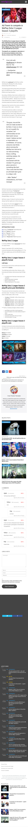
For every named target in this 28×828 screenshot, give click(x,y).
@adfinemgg (10, 62)
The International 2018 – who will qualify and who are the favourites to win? (17, 672)
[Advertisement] (14, 605)
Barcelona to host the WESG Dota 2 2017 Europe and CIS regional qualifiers (17, 703)
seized (16, 204)
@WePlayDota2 (11, 67)
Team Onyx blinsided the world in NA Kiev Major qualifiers (17, 722)
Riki (3, 338)
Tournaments (6, 9)
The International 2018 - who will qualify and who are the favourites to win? (18, 787)
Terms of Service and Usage (7, 766)
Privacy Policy (4, 764)
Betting (10, 676)
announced (17, 243)
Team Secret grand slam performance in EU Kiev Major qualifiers (18, 728)
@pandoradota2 (13, 408)
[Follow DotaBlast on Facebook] (17, 615)
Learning (11, 682)
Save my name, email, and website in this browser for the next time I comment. (12, 581)
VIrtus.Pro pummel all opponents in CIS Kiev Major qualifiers (17, 734)
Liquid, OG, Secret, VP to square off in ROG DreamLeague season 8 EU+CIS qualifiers (18, 696)
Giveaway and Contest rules (7, 768)
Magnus (4, 332)
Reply (22, 493)
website (10, 267)
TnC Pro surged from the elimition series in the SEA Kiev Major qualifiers (18, 745)
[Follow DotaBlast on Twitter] (7, 615)
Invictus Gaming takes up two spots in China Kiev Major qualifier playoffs (17, 751)
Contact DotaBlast (5, 770)
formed (19, 192)
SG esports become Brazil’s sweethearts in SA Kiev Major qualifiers (16, 716)
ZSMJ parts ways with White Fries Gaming (16, 377)
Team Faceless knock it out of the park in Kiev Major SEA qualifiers (18, 756)
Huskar (3, 336)
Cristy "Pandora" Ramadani (10, 35)
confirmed (10, 82)
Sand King (4, 334)
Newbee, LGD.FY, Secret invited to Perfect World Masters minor (17, 690)
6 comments (23, 37)
